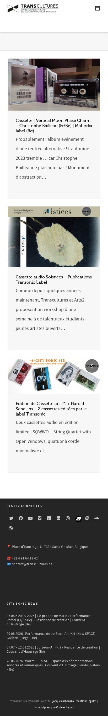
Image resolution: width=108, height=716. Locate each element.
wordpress (44, 707)
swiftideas (59, 707)
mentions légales (86, 701)
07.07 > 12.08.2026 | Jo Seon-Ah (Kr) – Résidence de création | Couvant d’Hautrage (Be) (53, 649)
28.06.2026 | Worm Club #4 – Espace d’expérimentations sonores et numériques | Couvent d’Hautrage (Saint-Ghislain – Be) (53, 665)
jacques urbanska (63, 701)
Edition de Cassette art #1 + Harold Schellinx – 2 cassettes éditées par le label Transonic (51, 409)
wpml (70, 707)
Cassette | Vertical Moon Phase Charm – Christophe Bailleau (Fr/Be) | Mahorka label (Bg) (54, 125)
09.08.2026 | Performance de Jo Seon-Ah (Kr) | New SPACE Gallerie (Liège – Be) (51, 635)
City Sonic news (22, 603)
